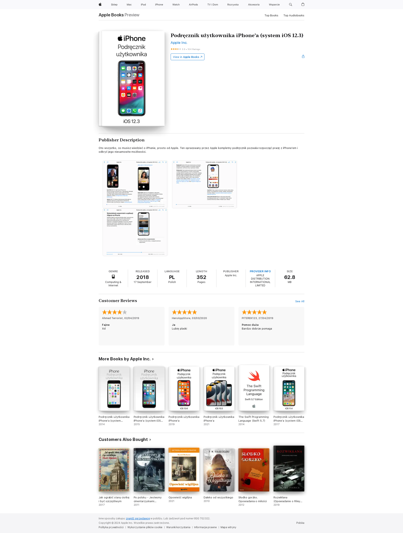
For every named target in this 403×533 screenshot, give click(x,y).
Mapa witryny (229, 527)
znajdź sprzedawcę (138, 518)
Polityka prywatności (111, 527)
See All (299, 301)
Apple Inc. (179, 42)
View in (186, 57)
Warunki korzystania (178, 527)
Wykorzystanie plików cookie (145, 527)
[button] (290, 4)
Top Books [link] (271, 15)
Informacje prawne (205, 527)
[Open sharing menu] (303, 57)
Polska (300, 522)
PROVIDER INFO (260, 271)
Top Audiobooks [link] (293, 15)
